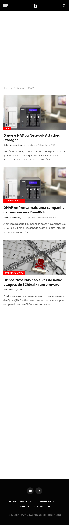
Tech (7, 128)
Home (12, 501)
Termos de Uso (47, 501)
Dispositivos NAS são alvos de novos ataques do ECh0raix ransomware (33, 282)
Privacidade (27, 501)
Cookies (24, 506)
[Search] (64, 5)
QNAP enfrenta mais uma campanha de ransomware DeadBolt (33, 209)
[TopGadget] (34, 5)
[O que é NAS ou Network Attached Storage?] (34, 112)
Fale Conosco (41, 506)
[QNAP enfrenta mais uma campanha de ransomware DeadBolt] (34, 185)
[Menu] (5, 5)
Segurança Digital (14, 200)
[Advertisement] (34, 48)
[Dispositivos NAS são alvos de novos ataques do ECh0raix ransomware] (34, 257)
